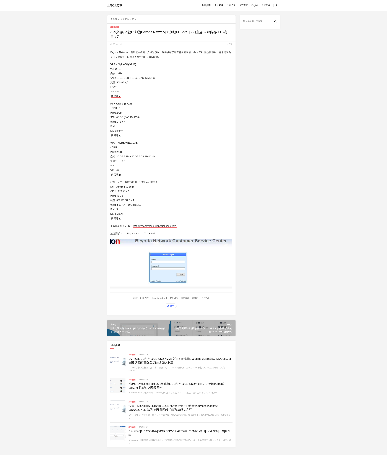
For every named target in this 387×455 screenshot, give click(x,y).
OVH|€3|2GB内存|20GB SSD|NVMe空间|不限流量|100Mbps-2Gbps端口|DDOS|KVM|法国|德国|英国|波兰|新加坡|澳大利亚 (180, 360)
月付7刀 (205, 298)
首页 (115, 19)
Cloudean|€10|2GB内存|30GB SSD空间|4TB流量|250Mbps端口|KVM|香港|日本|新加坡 (179, 433)
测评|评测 (206, 5)
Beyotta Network (159, 298)
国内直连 (185, 298)
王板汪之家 (114, 5)
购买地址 (116, 96)
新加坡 (195, 298)
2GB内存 (144, 298)
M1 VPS (174, 298)
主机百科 (219, 5)
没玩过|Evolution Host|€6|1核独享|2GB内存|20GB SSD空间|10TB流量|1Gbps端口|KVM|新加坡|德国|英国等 (176, 385)
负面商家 (243, 5)
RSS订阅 (266, 5)
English (254, 5)
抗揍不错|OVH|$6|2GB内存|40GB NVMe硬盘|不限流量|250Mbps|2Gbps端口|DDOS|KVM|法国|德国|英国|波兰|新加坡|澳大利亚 (173, 407)
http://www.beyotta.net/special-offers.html (155, 226)
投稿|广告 (231, 5)
